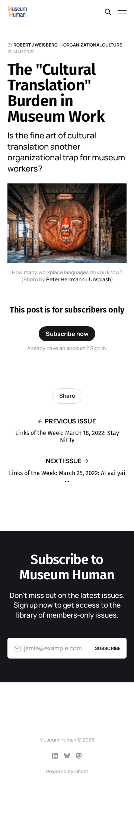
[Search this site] (108, 11)
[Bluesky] (67, 756)
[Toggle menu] (122, 11)
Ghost (81, 771)
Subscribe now (67, 334)
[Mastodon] (79, 756)
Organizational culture (92, 45)
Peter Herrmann (65, 279)
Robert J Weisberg (35, 45)
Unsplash (100, 279)
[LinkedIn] (55, 756)
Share (67, 396)
